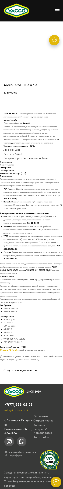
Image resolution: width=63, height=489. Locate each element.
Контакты (39, 425)
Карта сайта (41, 437)
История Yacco (42, 432)
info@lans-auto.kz (17, 410)
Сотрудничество (43, 420)
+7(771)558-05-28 (18, 404)
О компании (40, 416)
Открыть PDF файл (9, 350)
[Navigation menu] (57, 11)
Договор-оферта (13, 455)
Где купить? (40, 429)
